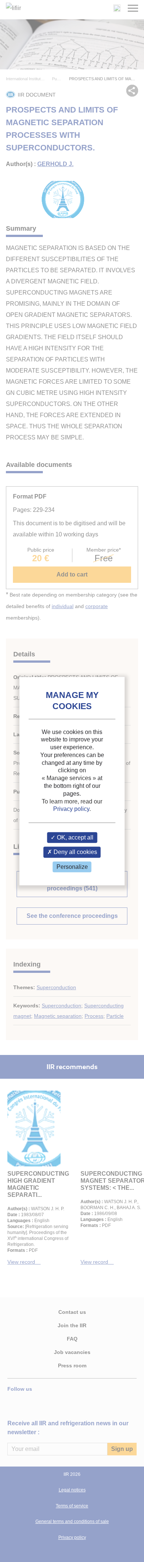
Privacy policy (71, 809)
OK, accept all (74, 838)
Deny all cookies (74, 852)
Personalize (72, 867)
